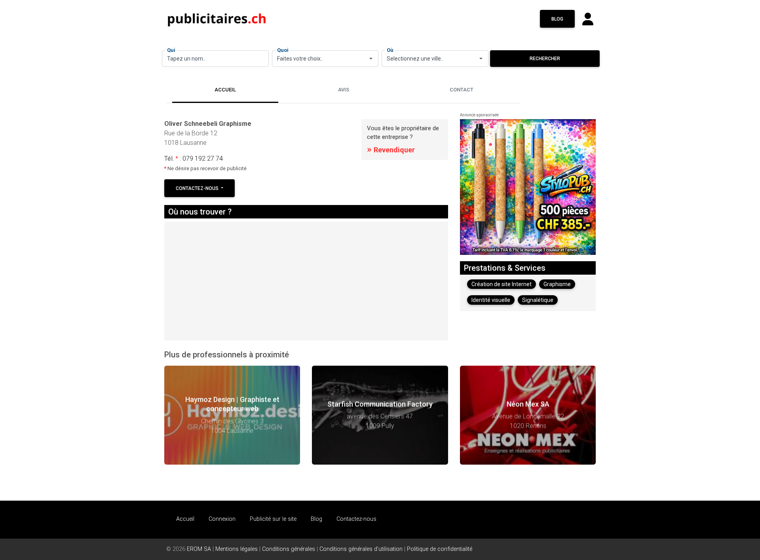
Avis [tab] (343, 90)
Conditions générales (288, 549)
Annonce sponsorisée (479, 115)
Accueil (185, 519)
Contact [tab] (461, 90)
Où (390, 50)
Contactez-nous (198, 188)
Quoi (283, 50)
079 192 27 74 (202, 158)
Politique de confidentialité (439, 549)
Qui (171, 50)
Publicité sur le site (273, 519)
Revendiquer (391, 150)
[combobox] (325, 58)
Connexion (222, 519)
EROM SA (199, 549)
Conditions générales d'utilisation (361, 549)
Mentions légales (236, 549)
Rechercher (545, 58)
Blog (557, 19)
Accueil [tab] (225, 90)
